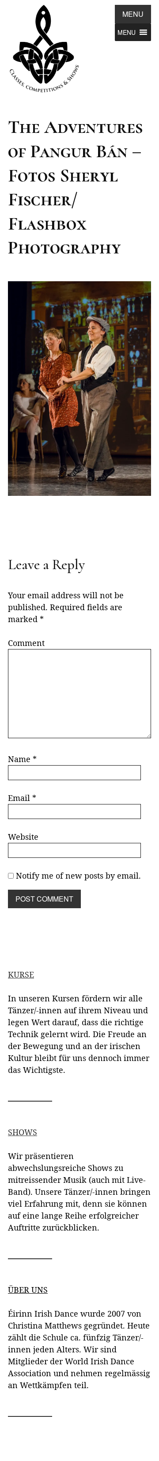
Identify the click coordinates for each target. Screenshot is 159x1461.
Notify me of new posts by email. (78, 875)
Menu (133, 14)
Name (22, 759)
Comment (26, 643)
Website (23, 836)
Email (22, 798)
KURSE (21, 974)
